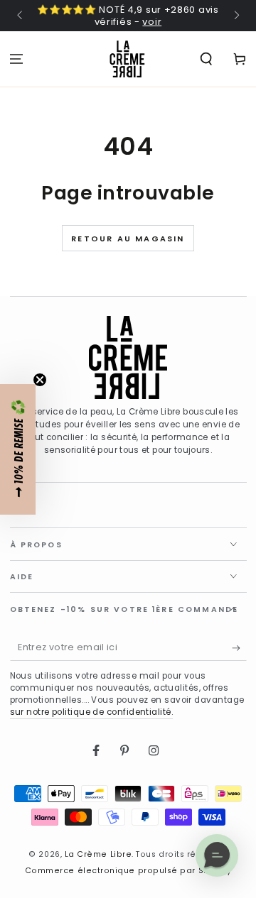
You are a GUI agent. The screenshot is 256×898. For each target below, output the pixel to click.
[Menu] (16, 59)
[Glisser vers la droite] (236, 16)
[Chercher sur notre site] (206, 59)
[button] (18, 449)
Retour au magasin (127, 238)
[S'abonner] (239, 648)
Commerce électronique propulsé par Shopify (128, 870)
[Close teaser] (40, 380)
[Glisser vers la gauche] (21, 16)
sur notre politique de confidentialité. (92, 712)
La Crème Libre (98, 854)
